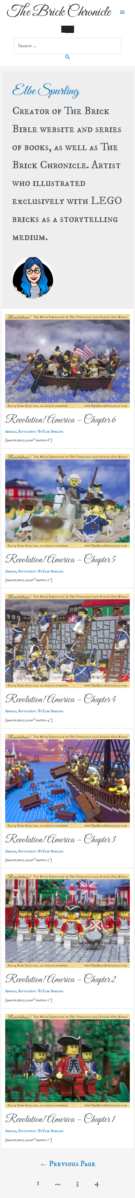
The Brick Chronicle (58, 12)
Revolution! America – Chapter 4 (60, 699)
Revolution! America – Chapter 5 (60, 560)
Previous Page (67, 1164)
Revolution (27, 432)
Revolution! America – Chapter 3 (60, 840)
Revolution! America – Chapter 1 (60, 1119)
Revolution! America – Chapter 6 (60, 420)
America (11, 432)
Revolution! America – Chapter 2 (60, 979)
